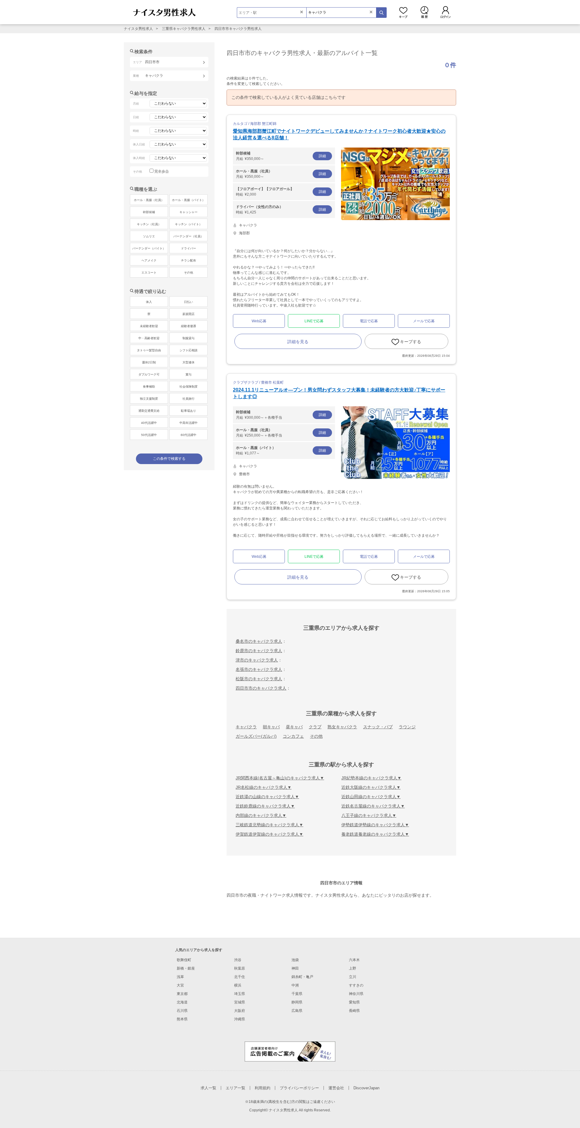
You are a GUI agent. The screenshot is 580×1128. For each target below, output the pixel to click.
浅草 (180, 977)
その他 (316, 736)
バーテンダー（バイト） (149, 248)
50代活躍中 (149, 435)
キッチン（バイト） (188, 224)
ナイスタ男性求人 (138, 29)
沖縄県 (239, 1019)
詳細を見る (297, 341)
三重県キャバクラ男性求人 (183, 29)
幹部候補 (149, 212)
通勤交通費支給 (149, 410)
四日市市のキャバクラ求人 (261, 688)
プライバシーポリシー (299, 1088)
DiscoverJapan (366, 1088)
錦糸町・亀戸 (302, 977)
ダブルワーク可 (149, 374)
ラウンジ (407, 726)
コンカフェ (293, 736)
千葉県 (297, 994)
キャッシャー (188, 212)
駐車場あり (188, 410)
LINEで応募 (314, 321)
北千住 (239, 977)
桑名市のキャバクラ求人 (259, 641)
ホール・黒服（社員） (149, 200)
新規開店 (188, 314)
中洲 (295, 985)
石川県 (182, 1011)
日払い (188, 302)
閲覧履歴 (424, 12)
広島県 (297, 1011)
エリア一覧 (235, 1088)
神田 (295, 968)
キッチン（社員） (149, 224)
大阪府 (239, 1011)
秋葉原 (239, 968)
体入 (149, 302)
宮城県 (239, 1002)
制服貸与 (188, 338)
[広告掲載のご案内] (290, 1050)
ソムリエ (149, 236)
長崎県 (354, 1011)
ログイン (445, 12)
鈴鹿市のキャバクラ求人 (259, 650)
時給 (281, 192)
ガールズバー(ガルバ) (256, 736)
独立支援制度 (149, 398)
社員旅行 (188, 398)
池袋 (295, 960)
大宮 (180, 985)
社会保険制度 (188, 386)
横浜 (237, 985)
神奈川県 (356, 994)
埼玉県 (239, 994)
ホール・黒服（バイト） (188, 200)
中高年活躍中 (188, 422)
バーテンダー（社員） (188, 236)
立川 (352, 977)
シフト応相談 (188, 350)
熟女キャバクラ (342, 726)
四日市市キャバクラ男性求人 (238, 29)
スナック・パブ (378, 726)
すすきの (356, 985)
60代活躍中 (188, 435)
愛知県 (354, 1002)
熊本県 (182, 1019)
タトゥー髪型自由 (149, 350)
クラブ (315, 726)
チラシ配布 (188, 260)
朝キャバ (271, 726)
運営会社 (336, 1088)
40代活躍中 (149, 422)
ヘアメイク (148, 260)
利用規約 (262, 1088)
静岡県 (297, 1002)
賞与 (188, 374)
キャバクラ (246, 726)
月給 (281, 156)
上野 (352, 968)
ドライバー (188, 248)
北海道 (182, 1002)
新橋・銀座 (186, 968)
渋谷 (237, 960)
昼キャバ (294, 726)
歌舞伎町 (184, 960)
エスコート (148, 272)
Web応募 (259, 321)
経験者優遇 (188, 326)
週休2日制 (149, 362)
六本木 (354, 960)
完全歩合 (161, 171)
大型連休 (188, 362)
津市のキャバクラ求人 (257, 660)
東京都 (182, 994)
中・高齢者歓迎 (149, 338)
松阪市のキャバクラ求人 (259, 678)
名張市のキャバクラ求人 (259, 669)
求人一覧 (208, 1088)
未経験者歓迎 (149, 326)
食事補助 (149, 386)
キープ (403, 12)
